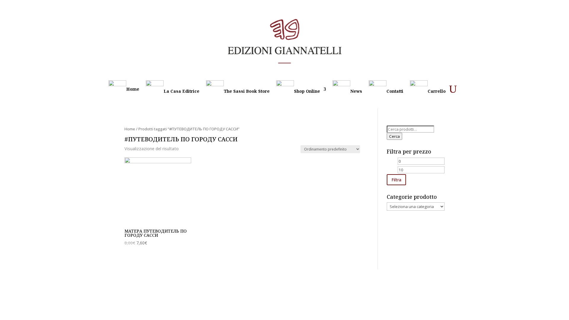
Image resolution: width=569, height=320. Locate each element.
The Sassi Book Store (247, 91)
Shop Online (307, 91)
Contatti (394, 91)
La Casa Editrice (181, 91)
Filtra (396, 180)
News (356, 91)
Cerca (394, 136)
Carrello (437, 91)
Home (132, 89)
